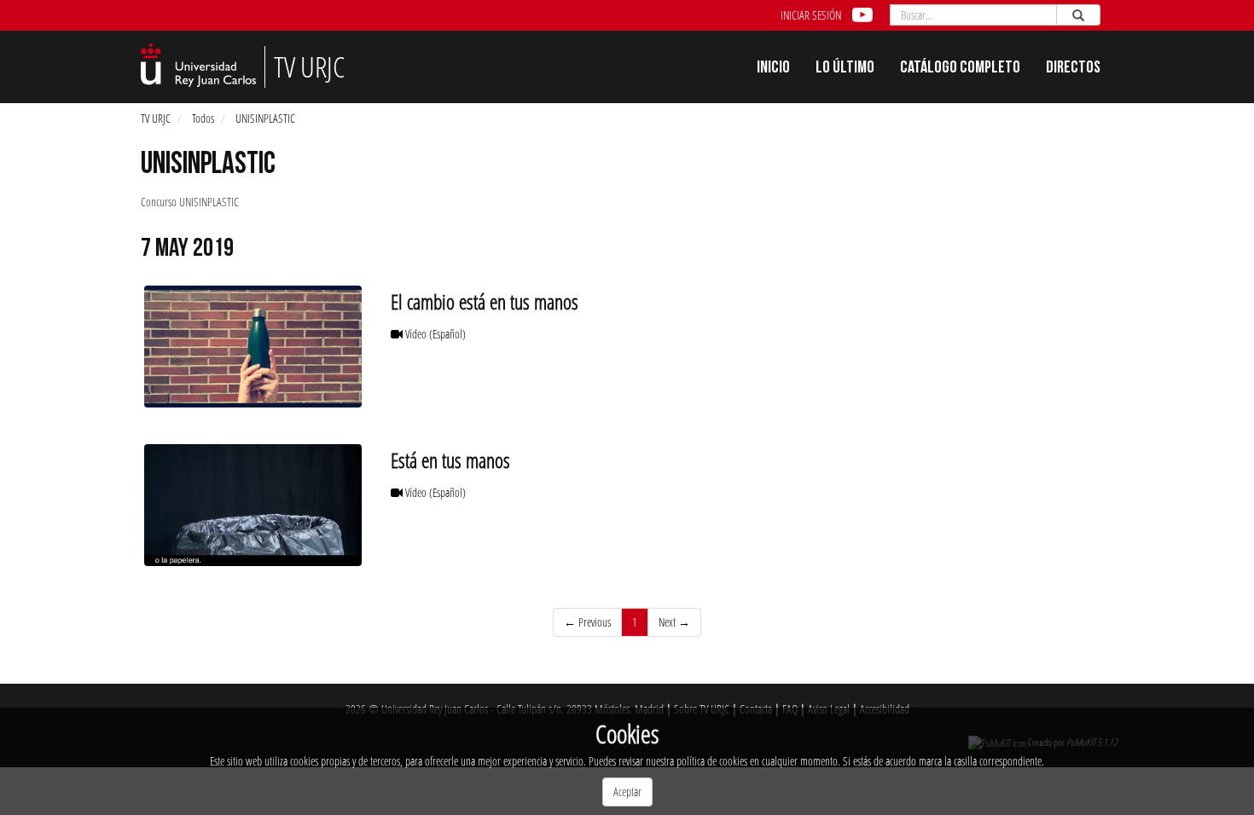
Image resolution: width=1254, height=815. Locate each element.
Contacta (756, 709)
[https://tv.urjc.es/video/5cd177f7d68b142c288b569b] (253, 505)
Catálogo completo (960, 69)
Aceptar (627, 791)
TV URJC (156, 118)
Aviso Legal (829, 709)
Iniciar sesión (811, 15)
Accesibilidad (884, 709)
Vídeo (434, 334)
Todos (203, 118)
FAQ (790, 709)
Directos (1073, 69)
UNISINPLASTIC (265, 118)
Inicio (773, 69)
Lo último (845, 69)
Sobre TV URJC (701, 709)
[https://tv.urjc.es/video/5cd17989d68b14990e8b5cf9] (253, 347)
